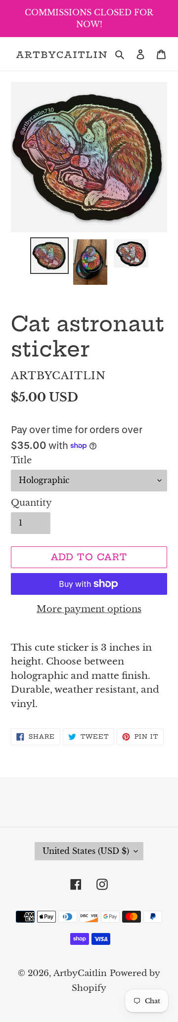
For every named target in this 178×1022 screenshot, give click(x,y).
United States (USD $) (86, 851)
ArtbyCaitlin (80, 973)
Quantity (31, 502)
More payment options (89, 609)
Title (21, 460)
